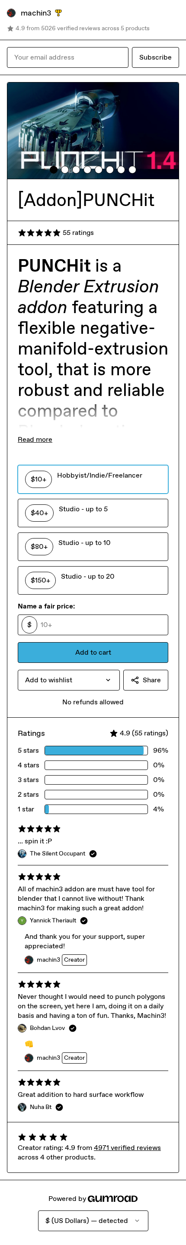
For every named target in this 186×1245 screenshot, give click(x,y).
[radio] (93, 479)
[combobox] (69, 680)
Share (152, 680)
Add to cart (93, 652)
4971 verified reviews (127, 1148)
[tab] (54, 170)
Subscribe (155, 57)
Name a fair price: (46, 606)
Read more (35, 439)
